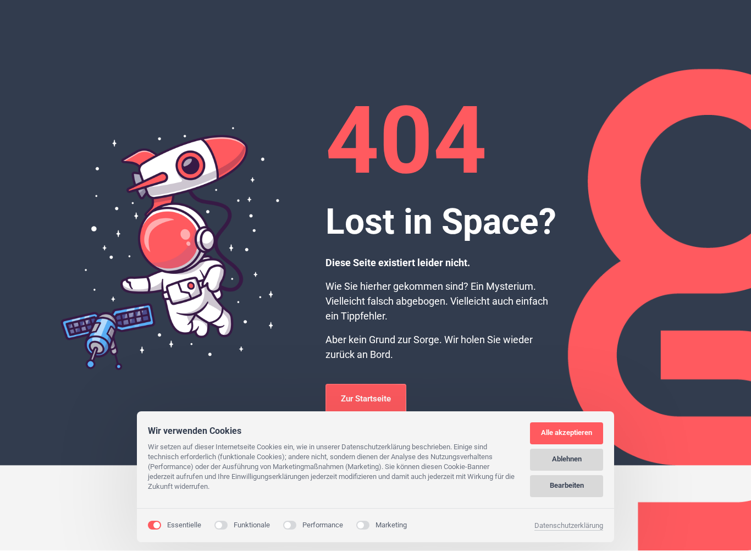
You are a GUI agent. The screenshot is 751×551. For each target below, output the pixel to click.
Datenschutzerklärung (568, 526)
